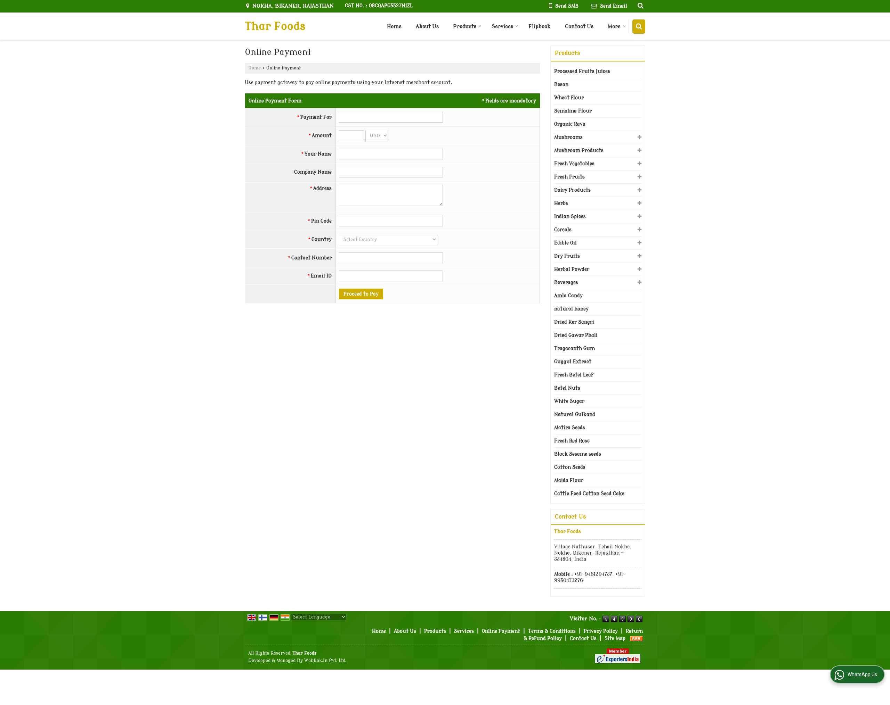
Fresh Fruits (569, 177)
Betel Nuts (567, 388)
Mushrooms (568, 137)
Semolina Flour (573, 111)
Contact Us (579, 27)
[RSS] (636, 638)
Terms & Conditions (552, 631)
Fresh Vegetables (574, 163)
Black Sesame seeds (577, 454)
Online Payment (501, 631)
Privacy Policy (601, 631)
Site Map (615, 638)
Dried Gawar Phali (576, 335)
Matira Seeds (569, 427)
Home (394, 27)
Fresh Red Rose (572, 440)
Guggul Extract (572, 361)
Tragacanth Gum (574, 348)
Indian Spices (570, 216)
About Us (427, 27)
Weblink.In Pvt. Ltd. (325, 660)
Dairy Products (572, 190)
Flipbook (539, 27)
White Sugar (569, 401)
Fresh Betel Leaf (573, 375)
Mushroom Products (579, 150)
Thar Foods (275, 26)
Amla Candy (568, 295)
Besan (561, 84)
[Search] (638, 26)
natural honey (571, 309)
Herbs (561, 203)
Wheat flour (569, 97)
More (614, 27)
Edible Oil (565, 243)
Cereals (563, 229)
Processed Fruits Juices (582, 71)
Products (464, 27)
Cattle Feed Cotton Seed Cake (589, 493)
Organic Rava (569, 124)
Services (502, 27)
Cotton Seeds (569, 467)
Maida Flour (568, 480)
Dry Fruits (567, 256)
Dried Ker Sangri (574, 322)
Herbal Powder (571, 269)
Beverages (566, 282)
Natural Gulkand (574, 414)
